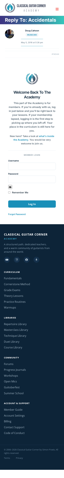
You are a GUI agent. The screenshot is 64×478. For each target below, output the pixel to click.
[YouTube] (7, 260)
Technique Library (15, 336)
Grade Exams (12, 290)
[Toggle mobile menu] (57, 9)
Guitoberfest (12, 387)
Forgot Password (17, 214)
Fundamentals (13, 278)
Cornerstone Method (17, 284)
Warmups (10, 307)
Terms (7, 457)
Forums (8, 364)
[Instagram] (17, 260)
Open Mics (10, 381)
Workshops (11, 375)
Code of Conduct (14, 433)
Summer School (14, 393)
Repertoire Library (15, 324)
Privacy (19, 457)
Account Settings (14, 415)
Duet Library (11, 341)
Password (13, 173)
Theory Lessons (13, 296)
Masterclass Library (16, 330)
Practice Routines (15, 302)
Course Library (13, 347)
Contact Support (14, 427)
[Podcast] (36, 260)
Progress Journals (15, 370)
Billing (7, 421)
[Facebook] (27, 260)
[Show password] (10, 187)
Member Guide (13, 409)
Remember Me (19, 192)
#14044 (55, 54)
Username (13, 160)
